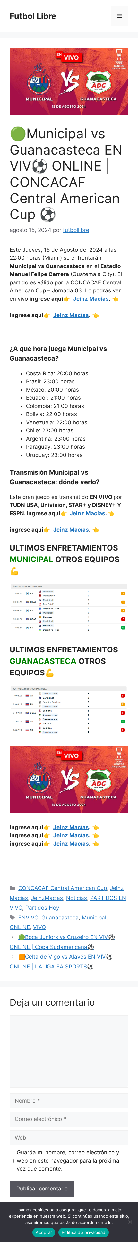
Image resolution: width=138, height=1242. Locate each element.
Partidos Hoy (42, 907)
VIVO (39, 927)
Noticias (76, 898)
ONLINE (20, 927)
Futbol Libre (33, 16)
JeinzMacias (47, 898)
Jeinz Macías (91, 299)
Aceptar (44, 1232)
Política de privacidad (84, 1232)
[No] (130, 1222)
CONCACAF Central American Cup (62, 888)
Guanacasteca (60, 917)
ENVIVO (28, 917)
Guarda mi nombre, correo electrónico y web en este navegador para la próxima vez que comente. (68, 1160)
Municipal (94, 917)
